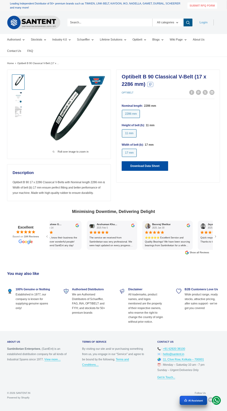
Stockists (36, 39)
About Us (198, 39)
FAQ (30, 50)
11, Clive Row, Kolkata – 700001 (183, 359)
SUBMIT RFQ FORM (202, 5)
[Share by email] (211, 92)
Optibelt (137, 39)
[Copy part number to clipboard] (150, 84)
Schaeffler (83, 39)
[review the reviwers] (72, 226)
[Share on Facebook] (191, 92)
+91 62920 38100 (174, 348)
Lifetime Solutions (111, 39)
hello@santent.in (173, 354)
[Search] (188, 22)
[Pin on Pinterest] (198, 92)
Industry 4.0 (59, 39)
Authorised (14, 39)
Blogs (156, 39)
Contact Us (14, 50)
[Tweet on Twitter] (205, 92)
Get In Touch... (166, 377)
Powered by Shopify (18, 397)
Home (10, 63)
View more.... (52, 359)
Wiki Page (176, 39)
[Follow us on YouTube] (210, 399)
